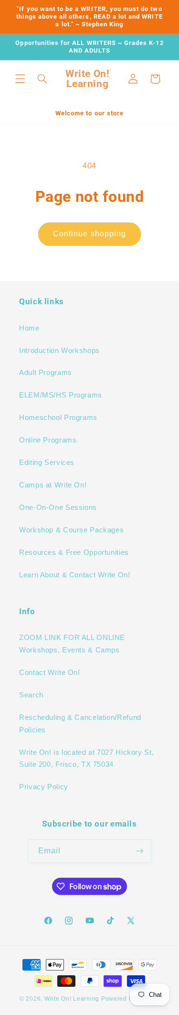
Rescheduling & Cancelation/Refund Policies (80, 724)
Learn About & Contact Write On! (74, 575)
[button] (20, 79)
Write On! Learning (71, 999)
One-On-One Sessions (58, 507)
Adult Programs (45, 372)
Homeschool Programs (58, 417)
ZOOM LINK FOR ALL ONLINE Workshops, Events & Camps (72, 644)
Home (29, 328)
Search (31, 695)
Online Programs (47, 440)
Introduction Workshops (59, 350)
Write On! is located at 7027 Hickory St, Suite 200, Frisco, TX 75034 (86, 759)
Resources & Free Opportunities (74, 552)
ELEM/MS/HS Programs (60, 395)
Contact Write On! (49, 672)
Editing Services (46, 462)
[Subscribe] (140, 851)
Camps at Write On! (52, 485)
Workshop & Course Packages (71, 530)
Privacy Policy (43, 787)
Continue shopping (89, 234)
